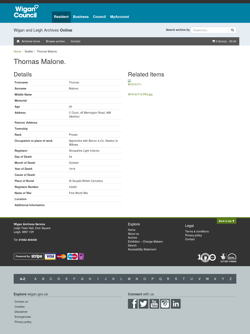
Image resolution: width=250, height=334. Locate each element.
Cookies (20, 306)
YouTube (154, 304)
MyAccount (119, 16)
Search (132, 245)
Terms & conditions (197, 231)
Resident (61, 16)
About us (133, 234)
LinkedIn (176, 304)
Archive (132, 237)
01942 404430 (28, 240)
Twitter (143, 304)
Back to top (225, 221)
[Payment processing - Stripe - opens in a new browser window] (29, 256)
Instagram (165, 304)
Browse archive (55, 41)
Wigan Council (26, 11)
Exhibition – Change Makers (145, 241)
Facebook (133, 304)
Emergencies (23, 317)
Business (81, 16)
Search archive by (178, 30)
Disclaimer (21, 312)
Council (99, 16)
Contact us (21, 301)
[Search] (232, 30)
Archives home (29, 41)
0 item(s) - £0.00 (224, 41)
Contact (75, 41)
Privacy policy (193, 235)
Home (17, 51)
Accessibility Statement (142, 249)
